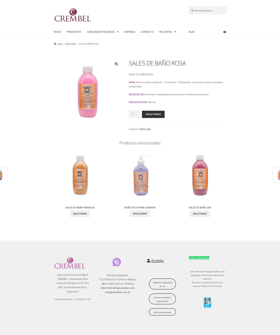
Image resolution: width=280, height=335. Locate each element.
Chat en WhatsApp (199, 257)
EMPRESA (129, 31)
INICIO (57, 31)
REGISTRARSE (153, 114)
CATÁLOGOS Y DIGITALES (100, 31)
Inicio (60, 43)
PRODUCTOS (74, 31)
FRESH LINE (70, 43)
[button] (116, 63)
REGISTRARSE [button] (80, 213)
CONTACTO (147, 31)
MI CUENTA (165, 31)
